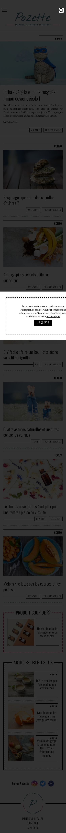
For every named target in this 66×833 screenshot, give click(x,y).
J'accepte (43, 323)
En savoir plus (53, 316)
